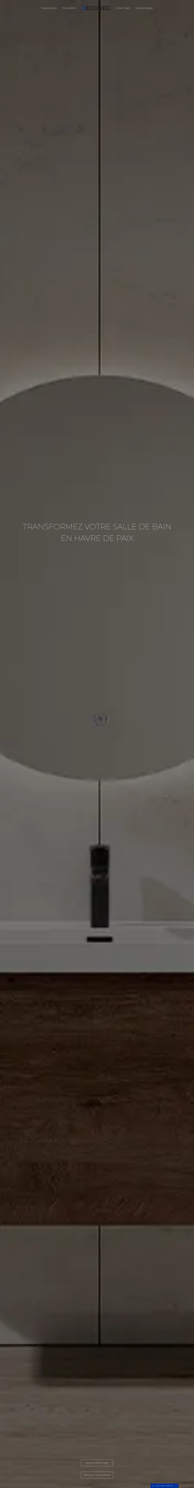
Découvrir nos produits (97, 1475)
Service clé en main (97, 1462)
